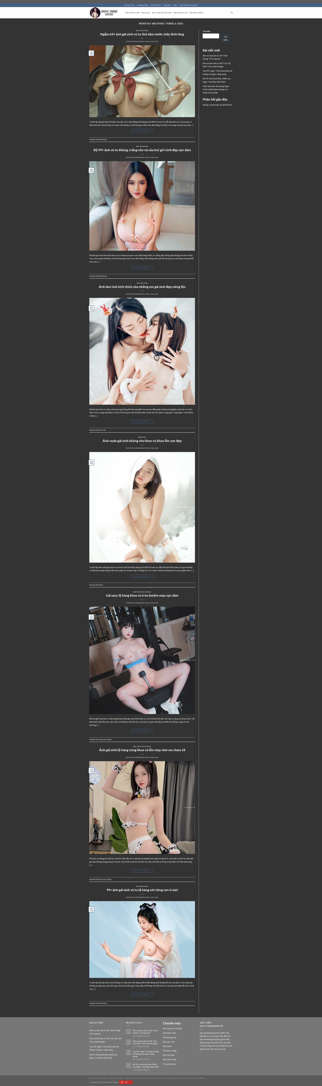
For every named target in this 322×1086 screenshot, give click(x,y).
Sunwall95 (167, 5)
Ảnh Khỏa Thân (133, 13)
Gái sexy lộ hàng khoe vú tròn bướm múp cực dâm (142, 595)
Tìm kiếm (206, 31)
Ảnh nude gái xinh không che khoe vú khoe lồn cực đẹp (142, 441)
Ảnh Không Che (181, 13)
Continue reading (142, 131)
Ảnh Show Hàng (142, 5)
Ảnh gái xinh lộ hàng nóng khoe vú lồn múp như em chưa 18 (142, 750)
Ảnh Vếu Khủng (196, 13)
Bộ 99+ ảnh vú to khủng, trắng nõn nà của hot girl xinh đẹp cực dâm (142, 150)
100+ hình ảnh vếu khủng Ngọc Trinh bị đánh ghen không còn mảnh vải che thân (216, 89)
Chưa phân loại (169, 1064)
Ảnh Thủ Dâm (156, 5)
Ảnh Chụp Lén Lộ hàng (162, 13)
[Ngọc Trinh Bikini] (105, 12)
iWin (175, 5)
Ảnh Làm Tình (129, 5)
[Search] (232, 12)
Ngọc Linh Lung (151, 41)
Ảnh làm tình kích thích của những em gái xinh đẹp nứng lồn (142, 287)
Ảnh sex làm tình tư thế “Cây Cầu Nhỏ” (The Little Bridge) (105, 1040)
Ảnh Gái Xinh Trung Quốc (188, 5)
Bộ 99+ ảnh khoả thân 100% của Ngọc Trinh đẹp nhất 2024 (103, 1056)
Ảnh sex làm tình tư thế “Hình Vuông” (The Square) (105, 1032)
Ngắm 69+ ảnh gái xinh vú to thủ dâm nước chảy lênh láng (142, 34)
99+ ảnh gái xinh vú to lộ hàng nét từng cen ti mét (142, 890)
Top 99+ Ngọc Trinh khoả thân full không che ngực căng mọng (104, 1048)
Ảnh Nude (145, 13)
